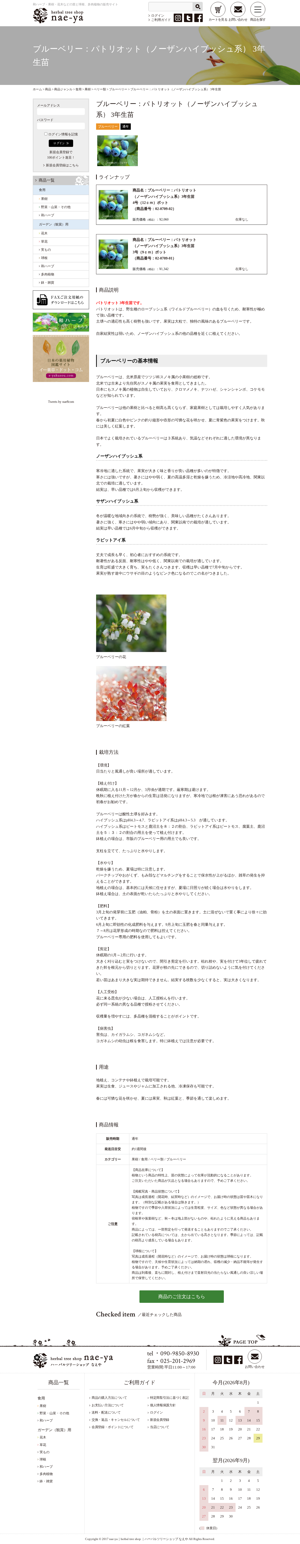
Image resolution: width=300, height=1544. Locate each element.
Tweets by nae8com (61, 402)
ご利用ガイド (161, 20)
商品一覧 (47, 180)
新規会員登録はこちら (62, 165)
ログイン (157, 15)
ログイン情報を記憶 (62, 134)
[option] (117, 150)
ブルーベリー (108, 126)
